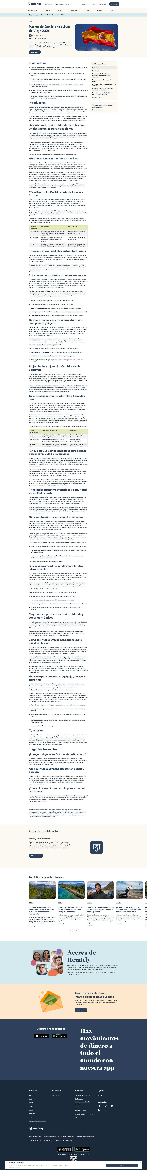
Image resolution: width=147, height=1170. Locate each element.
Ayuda (93, 4)
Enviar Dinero (49, 4)
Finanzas (99, 10)
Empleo (31, 1110)
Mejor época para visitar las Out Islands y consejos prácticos (102, 93)
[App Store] (41, 1036)
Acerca (31, 1095)
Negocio (60, 10)
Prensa (31, 1102)
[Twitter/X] (105, 1106)
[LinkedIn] (99, 1110)
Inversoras (32, 1113)
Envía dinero (34, 52)
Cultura (47, 10)
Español (84, 4)
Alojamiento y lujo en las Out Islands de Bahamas (102, 84)
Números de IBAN (80, 1110)
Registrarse (114, 4)
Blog (30, 1099)
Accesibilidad (67, 1140)
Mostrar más (95, 97)
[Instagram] (112, 1106)
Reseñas (31, 1117)
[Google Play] (59, 1036)
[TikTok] (105, 1110)
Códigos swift (79, 1099)
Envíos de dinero (32, 10)
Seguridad (57, 1140)
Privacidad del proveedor (66, 1136)
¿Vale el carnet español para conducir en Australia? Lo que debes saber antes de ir (128, 909)
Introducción (95, 71)
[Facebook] (99, 1106)
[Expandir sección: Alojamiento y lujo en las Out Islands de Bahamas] (115, 84)
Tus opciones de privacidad (37, 1121)
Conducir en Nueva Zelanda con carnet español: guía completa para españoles (100, 909)
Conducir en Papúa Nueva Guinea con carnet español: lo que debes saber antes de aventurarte (41, 910)
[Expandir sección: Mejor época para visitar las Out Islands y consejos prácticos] (115, 93)
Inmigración (74, 10)
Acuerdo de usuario (35, 1136)
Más (111, 10)
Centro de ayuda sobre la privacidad (40, 1140)
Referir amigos (79, 1117)
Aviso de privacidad (49, 1136)
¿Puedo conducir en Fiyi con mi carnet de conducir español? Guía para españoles (70, 909)
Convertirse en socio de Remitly (84, 1114)
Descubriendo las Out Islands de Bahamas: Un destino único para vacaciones (101, 75)
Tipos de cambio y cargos (62, 4)
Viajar (87, 10)
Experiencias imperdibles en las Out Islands (102, 80)
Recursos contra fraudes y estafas (83, 1102)
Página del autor (36, 856)
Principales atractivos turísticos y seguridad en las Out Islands (102, 89)
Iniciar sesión (102, 4)
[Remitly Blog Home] (34, 4)
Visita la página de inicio (74, 972)
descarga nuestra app (90, 972)
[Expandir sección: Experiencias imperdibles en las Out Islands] (115, 80)
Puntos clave (95, 67)
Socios (77, 1106)
